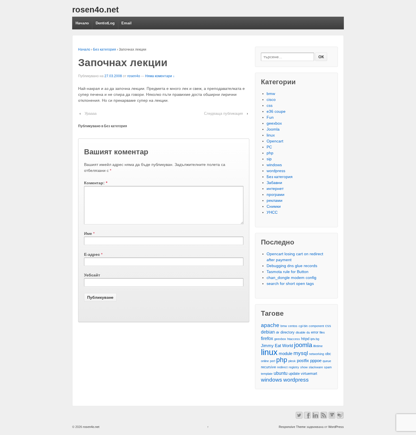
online (265, 361)
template (267, 373)
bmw (271, 93)
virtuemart (309, 373)
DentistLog (105, 23)
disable (300, 332)
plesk (292, 361)
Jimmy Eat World (277, 345)
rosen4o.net (95, 9)
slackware (316, 367)
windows (274, 165)
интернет (275, 188)
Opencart (275, 141)
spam (328, 367)
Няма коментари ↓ (160, 76)
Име (88, 233)
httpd (305, 339)
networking (316, 354)
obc (328, 354)
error (314, 332)
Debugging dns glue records (292, 265)
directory (287, 332)
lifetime (318, 346)
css (270, 105)
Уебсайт (92, 275)
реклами (274, 200)
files (322, 332)
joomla (303, 345)
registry (294, 367)
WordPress (336, 426)
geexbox (274, 123)
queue (327, 361)
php (270, 153)
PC (269, 147)
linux (271, 135)
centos (292, 326)
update (294, 373)
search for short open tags (290, 283)
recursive (268, 367)
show (304, 367)
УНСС (272, 212)
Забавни (274, 182)
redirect (282, 367)
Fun (270, 117)
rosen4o (133, 76)
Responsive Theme (292, 426)
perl (272, 361)
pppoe (315, 360)
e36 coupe (276, 111)
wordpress (276, 170)
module (285, 353)
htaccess (293, 339)
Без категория (104, 49)
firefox (267, 338)
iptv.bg (314, 339)
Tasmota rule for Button (287, 271)
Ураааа (91, 113)
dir (277, 332)
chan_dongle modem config (291, 277)
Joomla (273, 129)
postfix (303, 360)
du (308, 332)
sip (269, 159)
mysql (300, 353)
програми (275, 194)
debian (268, 331)
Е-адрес (92, 254)
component (316, 326)
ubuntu (281, 373)
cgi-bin (303, 326)
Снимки (274, 206)
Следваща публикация (223, 113)
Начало (82, 23)
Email (126, 23)
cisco (271, 99)
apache (270, 325)
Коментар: (95, 183)
